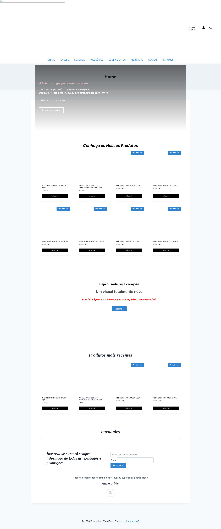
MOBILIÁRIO (137, 60)
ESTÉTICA (79, 60)
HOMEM (152, 60)
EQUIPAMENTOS (117, 60)
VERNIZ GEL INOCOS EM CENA (127, 242)
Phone (113, 460)
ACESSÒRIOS (96, 60)
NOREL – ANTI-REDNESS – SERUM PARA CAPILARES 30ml (90, 186)
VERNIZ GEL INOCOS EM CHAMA (165, 186)
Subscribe (118, 465)
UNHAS (51, 60)
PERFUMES (168, 60)
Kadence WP (132, 521)
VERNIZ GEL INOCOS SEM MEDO (128, 186)
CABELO (64, 60)
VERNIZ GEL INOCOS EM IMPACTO (55, 242)
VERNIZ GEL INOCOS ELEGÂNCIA (165, 242)
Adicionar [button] (55, 196)
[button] (40, 438)
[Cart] (210, 28)
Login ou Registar (192, 28)
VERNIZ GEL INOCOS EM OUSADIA (92, 242)
